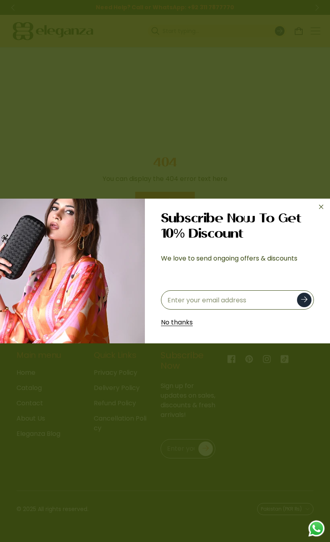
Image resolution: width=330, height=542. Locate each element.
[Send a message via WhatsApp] (316, 528)
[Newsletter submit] (304, 300)
